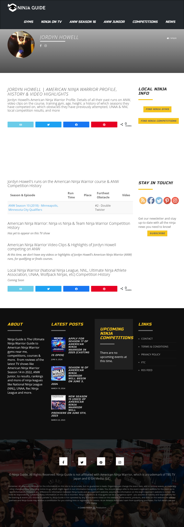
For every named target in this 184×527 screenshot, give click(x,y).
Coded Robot (86, 507)
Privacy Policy (150, 354)
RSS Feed (146, 370)
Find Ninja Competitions (158, 120)
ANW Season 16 (82, 22)
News (170, 22)
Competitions (145, 22)
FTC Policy (92, 503)
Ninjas (173, 38)
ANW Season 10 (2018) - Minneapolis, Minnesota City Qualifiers (33, 208)
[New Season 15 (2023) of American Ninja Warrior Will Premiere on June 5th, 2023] (58, 402)
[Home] (26, 7)
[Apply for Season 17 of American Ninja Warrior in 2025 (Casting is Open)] (58, 344)
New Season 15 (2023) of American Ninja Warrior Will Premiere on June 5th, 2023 (69, 406)
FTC (143, 362)
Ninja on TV (51, 22)
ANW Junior (114, 22)
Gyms (28, 22)
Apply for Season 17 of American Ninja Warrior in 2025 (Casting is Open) (70, 347)
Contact (147, 338)
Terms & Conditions (154, 346)
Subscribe (157, 233)
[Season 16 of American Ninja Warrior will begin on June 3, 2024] (58, 373)
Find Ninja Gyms (157, 109)
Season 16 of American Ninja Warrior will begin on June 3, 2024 (69, 376)
